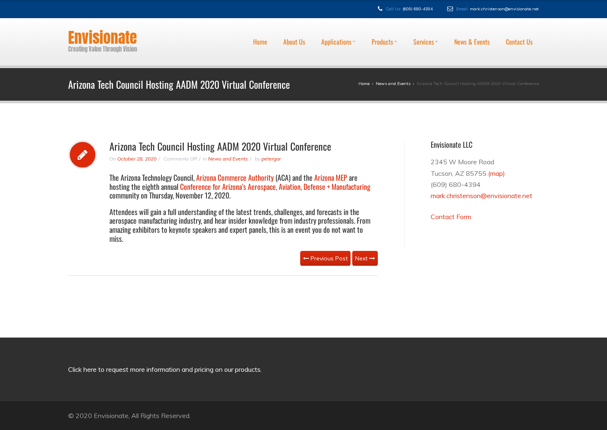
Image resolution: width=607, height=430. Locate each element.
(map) (496, 173)
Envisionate (102, 37)
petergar (271, 159)
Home (260, 22)
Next (362, 258)
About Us (294, 22)
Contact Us (519, 22)
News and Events (228, 159)
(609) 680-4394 (418, 9)
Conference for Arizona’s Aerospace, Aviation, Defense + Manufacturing (275, 186)
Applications (336, 22)
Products (382, 22)
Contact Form (451, 217)
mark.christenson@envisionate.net (504, 9)
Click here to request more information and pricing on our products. (165, 369)
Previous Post (328, 258)
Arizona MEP (330, 177)
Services (423, 22)
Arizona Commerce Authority (235, 177)
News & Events (472, 22)
